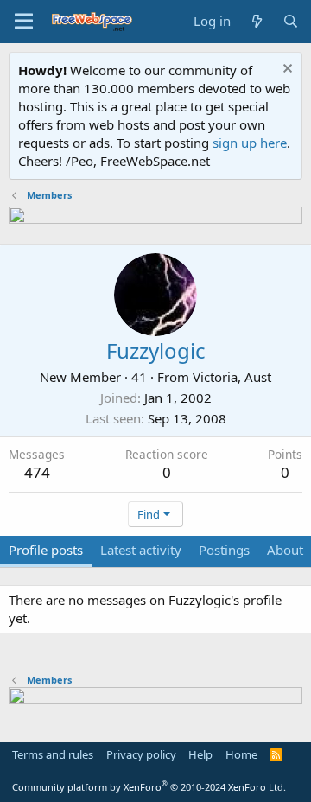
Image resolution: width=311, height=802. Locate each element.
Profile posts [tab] (46, 549)
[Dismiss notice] (285, 70)
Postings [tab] (224, 549)
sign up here (250, 142)
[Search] (291, 21)
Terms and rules (52, 754)
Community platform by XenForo (149, 786)
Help (200, 754)
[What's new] (256, 21)
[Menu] (23, 21)
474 (37, 472)
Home (241, 754)
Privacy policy (141, 754)
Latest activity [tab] (140, 549)
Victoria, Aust (232, 376)
